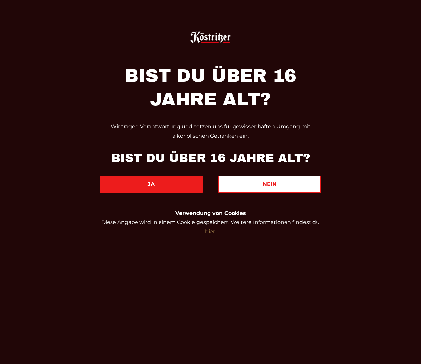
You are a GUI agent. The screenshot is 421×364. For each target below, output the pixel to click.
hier (210, 231)
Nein (270, 184)
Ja (151, 184)
